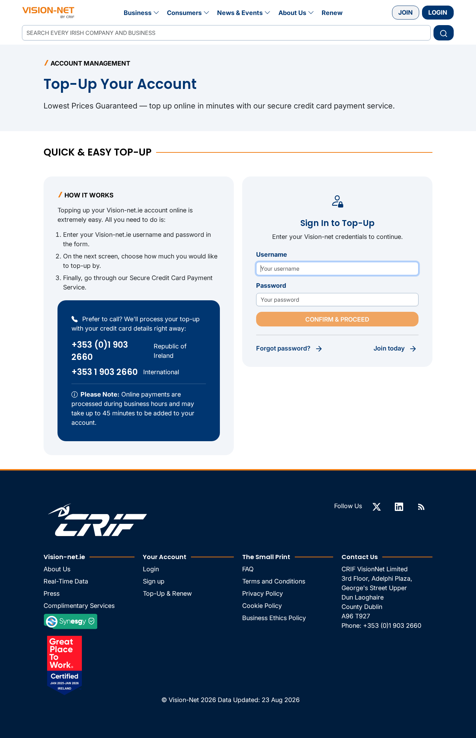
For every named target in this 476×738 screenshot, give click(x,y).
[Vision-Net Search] (48, 12)
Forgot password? (283, 348)
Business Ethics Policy (274, 618)
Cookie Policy (262, 605)
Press (52, 593)
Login (437, 12)
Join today (389, 348)
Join (405, 12)
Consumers (184, 12)
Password (271, 285)
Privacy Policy (262, 593)
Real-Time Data (66, 581)
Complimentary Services (79, 605)
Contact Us (359, 556)
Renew (332, 12)
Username (271, 254)
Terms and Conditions (273, 581)
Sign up (153, 581)
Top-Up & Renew (167, 593)
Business (138, 12)
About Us (292, 12)
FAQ (248, 569)
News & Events (240, 12)
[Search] (443, 32)
